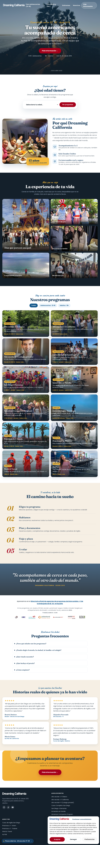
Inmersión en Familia (58, 811)
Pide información (88, 5)
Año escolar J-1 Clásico (59, 797)
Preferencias (90, 839)
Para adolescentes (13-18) (33, 5)
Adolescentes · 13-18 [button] (47, 305)
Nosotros (76, 5)
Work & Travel (7, 831)
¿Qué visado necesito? (25, 657)
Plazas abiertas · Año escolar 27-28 (18, 841)
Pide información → (50, 51)
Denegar (73, 839)
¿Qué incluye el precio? (25, 663)
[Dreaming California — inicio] (14, 5)
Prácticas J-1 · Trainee (9, 829)
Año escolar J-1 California (60, 800)
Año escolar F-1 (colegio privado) (62, 803)
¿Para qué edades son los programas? (31, 644)
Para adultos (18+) (51, 5)
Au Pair (4, 834)
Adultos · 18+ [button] (64, 305)
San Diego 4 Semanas (59, 808)
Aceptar (57, 839)
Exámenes (66, 5)
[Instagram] (4, 807)
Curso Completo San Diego (60, 805)
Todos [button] (33, 305)
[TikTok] (8, 807)
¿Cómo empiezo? (23, 670)
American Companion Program (62, 814)
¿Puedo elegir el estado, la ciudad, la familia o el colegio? (38, 650)
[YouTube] (12, 807)
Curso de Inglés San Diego (11, 823)
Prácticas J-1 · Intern (9, 826)
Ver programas (67, 104)
